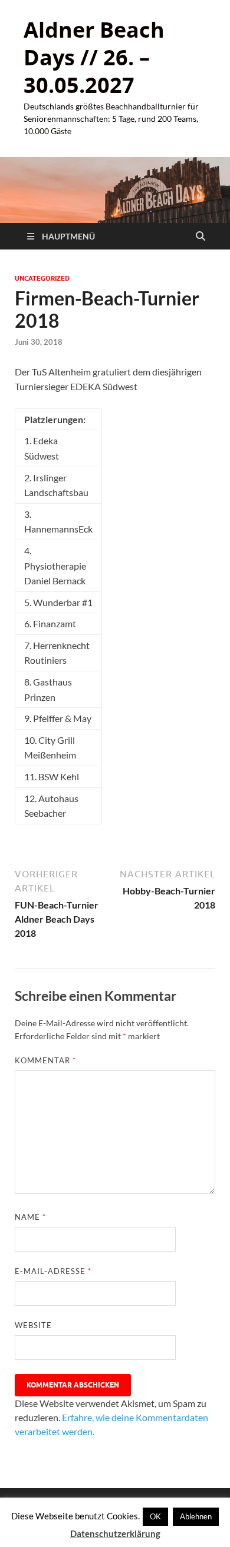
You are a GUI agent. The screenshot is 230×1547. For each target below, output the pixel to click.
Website (33, 1325)
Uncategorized (42, 278)
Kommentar (45, 1060)
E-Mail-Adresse (53, 1271)
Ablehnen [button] (196, 1516)
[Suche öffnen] (200, 236)
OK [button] (155, 1516)
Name (30, 1217)
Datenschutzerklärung (115, 1533)
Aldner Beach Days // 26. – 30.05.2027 (94, 57)
